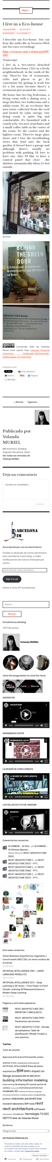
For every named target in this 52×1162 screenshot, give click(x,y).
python (6, 1098)
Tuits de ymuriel (11, 1050)
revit (39, 1103)
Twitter (7, 1044)
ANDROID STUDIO (10, 1063)
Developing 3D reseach (26, 1084)
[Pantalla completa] (46, 725)
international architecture (31, 1088)
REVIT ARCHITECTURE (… (21, 860)
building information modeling (25, 1080)
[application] (26, 715)
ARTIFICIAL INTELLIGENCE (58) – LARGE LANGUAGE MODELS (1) (23, 973)
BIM (20, 1071)
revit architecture (18, 1109)
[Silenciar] (41, 725)
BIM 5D (26, 1076)
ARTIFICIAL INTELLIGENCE (15, 1066)
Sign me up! (12, 579)
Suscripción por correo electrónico (22, 547)
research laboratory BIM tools (19, 1103)
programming (39, 1095)
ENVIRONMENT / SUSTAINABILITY (17, 33)
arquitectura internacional (28, 1063)
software (39, 1109)
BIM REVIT (35, 1076)
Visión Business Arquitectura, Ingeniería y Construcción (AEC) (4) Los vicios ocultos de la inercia (26, 959)
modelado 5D (23, 1091)
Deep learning (8, 1084)
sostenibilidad (7, 1114)
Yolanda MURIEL (9, 29)
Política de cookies (32, 1151)
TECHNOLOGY (18, 1114)
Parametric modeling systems (22, 1095)
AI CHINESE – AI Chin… (19, 846)
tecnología (32, 1114)
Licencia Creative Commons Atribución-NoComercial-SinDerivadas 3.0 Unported (26, 353)
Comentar (40, 504)
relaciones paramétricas (26, 1098)
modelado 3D (10, 1091)
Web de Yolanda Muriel (25, 1118)
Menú (25, 10)
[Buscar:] (26, 604)
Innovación (14, 1088)
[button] (10, 663)
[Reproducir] (6, 725)
